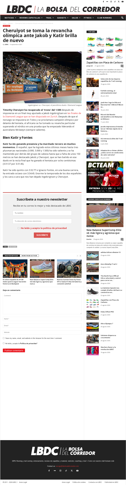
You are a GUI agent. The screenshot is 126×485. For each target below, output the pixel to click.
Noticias (10, 23)
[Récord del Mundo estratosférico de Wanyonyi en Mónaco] (93, 118)
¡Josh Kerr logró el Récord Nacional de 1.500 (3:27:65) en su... (112, 104)
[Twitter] (118, 2)
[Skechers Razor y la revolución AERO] (93, 350)
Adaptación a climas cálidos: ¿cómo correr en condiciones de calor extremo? (112, 152)
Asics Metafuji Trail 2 (109, 264)
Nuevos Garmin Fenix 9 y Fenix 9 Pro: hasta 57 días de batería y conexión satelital (69, 281)
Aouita (89, 239)
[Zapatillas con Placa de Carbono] (105, 48)
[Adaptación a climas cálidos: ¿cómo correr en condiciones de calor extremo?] (93, 154)
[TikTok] (114, 2)
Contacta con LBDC (95, 482)
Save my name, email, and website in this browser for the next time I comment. (33, 338)
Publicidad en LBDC (111, 482)
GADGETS (61, 18)
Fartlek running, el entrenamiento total (109, 92)
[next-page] (80, 255)
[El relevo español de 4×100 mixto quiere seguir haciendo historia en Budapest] (15, 268)
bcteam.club (109, 461)
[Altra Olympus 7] (93, 327)
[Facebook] (103, 2)
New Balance (35, 277)
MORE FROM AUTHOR (29, 256)
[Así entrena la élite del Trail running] (93, 142)
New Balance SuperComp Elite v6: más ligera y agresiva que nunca (41, 281)
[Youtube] (122, 2)
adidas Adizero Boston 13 (110, 252)
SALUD (75, 18)
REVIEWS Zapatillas (30, 18)
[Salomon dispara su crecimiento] (93, 338)
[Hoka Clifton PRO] (93, 315)
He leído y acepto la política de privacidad (44, 228)
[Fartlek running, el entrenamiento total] (93, 94)
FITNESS (88, 18)
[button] (122, 18)
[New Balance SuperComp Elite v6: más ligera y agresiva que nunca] (42, 268)
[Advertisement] (42, 185)
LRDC (6, 44)
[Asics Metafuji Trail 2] (93, 267)
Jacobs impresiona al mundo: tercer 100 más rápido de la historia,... (112, 128)
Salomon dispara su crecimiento (108, 336)
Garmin (60, 277)
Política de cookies (79, 482)
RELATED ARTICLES (11, 256)
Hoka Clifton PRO (107, 312)
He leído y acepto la (21, 343)
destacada (12, 246)
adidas (89, 58)
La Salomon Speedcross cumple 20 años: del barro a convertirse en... (111, 290)
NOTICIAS (9, 18)
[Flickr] (107, 2)
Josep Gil (90, 66)
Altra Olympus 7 (107, 323)
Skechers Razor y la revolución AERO (108, 348)
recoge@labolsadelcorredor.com (67, 466)
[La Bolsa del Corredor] (63, 9)
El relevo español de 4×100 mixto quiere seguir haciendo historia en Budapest (14, 281)
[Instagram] (111, 2)
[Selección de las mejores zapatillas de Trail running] (93, 82)
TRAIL (49, 18)
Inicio (4, 23)
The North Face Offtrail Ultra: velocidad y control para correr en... (111, 278)
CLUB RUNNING (104, 18)
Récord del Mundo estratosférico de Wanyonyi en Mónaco (111, 116)
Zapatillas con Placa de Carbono (105, 62)
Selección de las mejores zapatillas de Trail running (111, 80)
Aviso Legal (66, 482)
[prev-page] (77, 255)
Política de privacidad (28, 343)
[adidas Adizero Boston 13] (93, 255)
